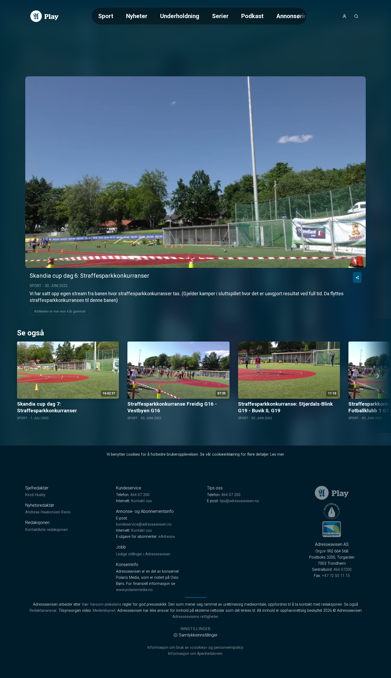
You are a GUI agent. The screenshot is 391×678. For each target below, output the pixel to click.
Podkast (252, 16)
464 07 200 (139, 495)
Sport (105, 16)
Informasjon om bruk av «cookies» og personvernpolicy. (195, 647)
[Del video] (357, 277)
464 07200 (343, 569)
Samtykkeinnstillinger (198, 635)
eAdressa (167, 536)
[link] (44, 16)
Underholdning (179, 16)
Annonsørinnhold (299, 16)
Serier (220, 16)
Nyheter (136, 16)
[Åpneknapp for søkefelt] (356, 16)
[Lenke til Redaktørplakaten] (332, 511)
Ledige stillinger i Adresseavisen (143, 554)
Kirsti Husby (35, 495)
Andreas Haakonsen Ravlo (48, 512)
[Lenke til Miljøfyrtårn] (332, 529)
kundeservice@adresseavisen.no (144, 524)
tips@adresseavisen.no (239, 501)
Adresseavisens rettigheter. (195, 616)
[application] (195, 172)
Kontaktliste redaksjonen (46, 529)
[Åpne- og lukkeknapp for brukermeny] (344, 16)
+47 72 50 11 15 (336, 575)
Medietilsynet (104, 610)
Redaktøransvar (43, 610)
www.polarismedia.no (134, 590)
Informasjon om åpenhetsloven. (195, 653)
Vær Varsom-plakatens (101, 604)
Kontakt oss (141, 501)
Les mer (277, 454)
